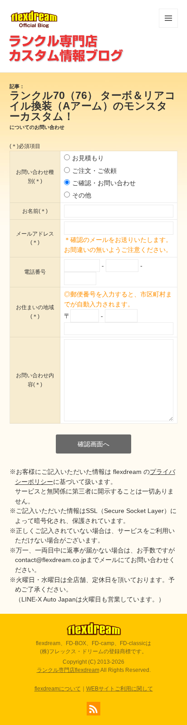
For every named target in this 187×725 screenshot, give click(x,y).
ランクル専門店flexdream (68, 670)
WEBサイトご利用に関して (119, 689)
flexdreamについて (57, 689)
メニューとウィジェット (168, 27)
